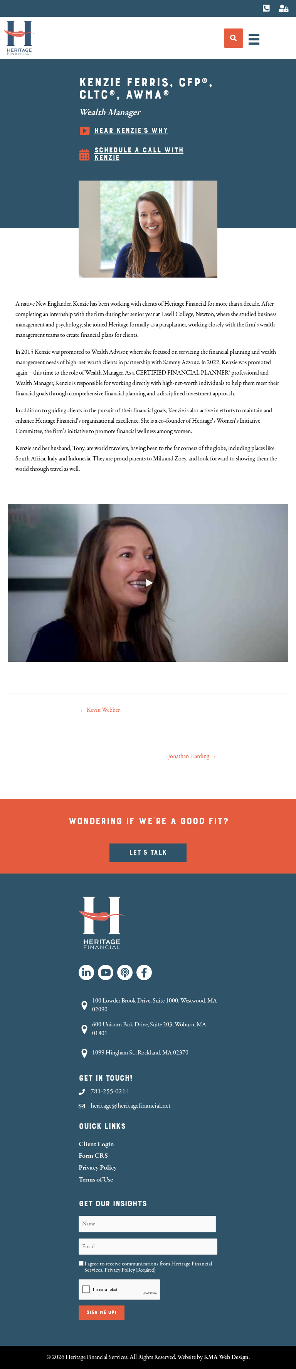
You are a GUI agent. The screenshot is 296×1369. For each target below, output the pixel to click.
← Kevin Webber (99, 710)
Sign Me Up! (101, 1312)
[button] (148, 582)
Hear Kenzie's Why (131, 130)
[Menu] (254, 39)
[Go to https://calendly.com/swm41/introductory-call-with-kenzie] (148, 154)
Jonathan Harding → (192, 756)
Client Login (96, 1144)
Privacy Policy (98, 1167)
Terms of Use (96, 1179)
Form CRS (93, 1155)
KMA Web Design (226, 1357)
